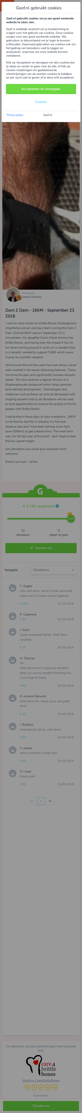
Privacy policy (15, 115)
